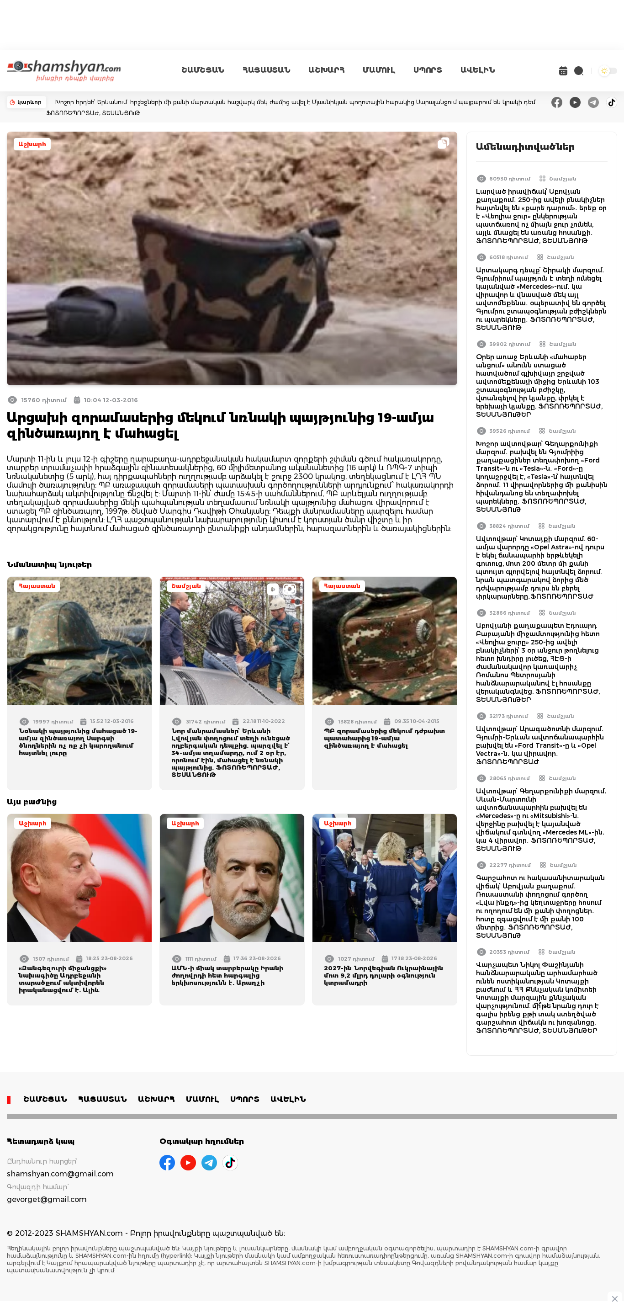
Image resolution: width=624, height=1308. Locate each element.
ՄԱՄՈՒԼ (379, 70)
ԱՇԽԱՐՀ (326, 70)
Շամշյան (186, 586)
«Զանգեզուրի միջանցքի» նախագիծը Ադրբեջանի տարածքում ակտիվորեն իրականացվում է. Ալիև (62, 979)
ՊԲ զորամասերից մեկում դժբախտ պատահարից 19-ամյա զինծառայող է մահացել (384, 738)
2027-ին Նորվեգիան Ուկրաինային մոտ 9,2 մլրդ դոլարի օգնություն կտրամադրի (383, 975)
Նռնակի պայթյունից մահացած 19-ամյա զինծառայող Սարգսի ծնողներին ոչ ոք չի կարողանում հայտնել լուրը (78, 741)
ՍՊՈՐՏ (427, 70)
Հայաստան (37, 586)
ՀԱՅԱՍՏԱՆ (266, 70)
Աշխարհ (32, 144)
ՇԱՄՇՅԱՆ (202, 70)
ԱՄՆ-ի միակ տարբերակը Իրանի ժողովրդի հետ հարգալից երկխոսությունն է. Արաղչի (227, 975)
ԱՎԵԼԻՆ (477, 70)
